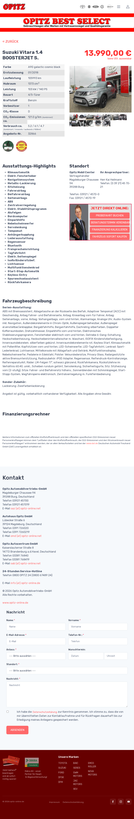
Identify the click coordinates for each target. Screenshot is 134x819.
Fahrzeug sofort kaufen (109, 236)
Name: (10, 620)
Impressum (54, 802)
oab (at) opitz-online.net (26, 563)
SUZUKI (62, 767)
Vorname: (74, 620)
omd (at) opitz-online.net (26, 535)
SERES (76, 767)
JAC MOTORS (77, 782)
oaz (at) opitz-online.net (26, 508)
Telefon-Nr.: (76, 635)
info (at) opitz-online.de (25, 583)
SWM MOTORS (77, 774)
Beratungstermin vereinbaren (110, 222)
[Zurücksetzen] (33, 730)
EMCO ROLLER (92, 765)
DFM (60, 782)
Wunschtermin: (76, 649)
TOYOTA (62, 763)
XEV (75, 789)
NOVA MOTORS (92, 773)
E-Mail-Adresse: (16, 635)
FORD (61, 772)
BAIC (75, 763)
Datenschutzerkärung (45, 712)
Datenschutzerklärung (73, 802)
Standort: (12, 664)
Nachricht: (13, 679)
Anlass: (11, 649)
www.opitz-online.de (15, 602)
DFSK (61, 777)
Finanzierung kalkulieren (109, 229)
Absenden (17, 729)
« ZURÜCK (10, 42)
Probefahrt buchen (110, 215)
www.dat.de (92, 443)
